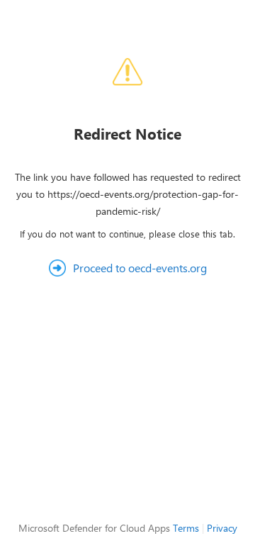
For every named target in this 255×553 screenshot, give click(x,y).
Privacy (222, 528)
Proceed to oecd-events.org (140, 267)
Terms (186, 528)
